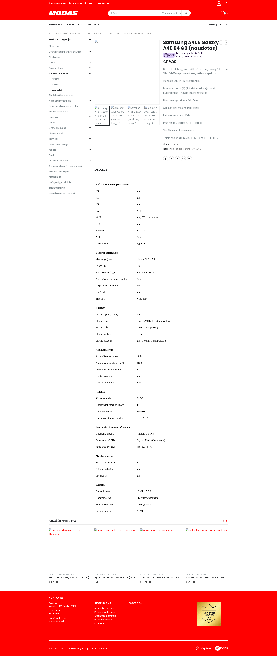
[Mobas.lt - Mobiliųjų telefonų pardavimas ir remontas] (64, 13)
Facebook (165, 158)
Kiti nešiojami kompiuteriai (62, 193)
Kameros (53, 116)
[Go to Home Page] (50, 33)
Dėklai (52, 122)
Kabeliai (52, 149)
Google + (183, 158)
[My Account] (219, 3)
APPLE (55, 84)
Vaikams (53, 62)
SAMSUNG (196, 148)
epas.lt (104, 648)
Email (189, 158)
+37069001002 (77, 3)
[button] (95, 72)
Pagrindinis (55, 24)
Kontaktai (93, 24)
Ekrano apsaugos (57, 127)
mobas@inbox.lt (59, 3)
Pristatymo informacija (105, 612)
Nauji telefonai (56, 67)
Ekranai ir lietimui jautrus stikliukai (65, 51)
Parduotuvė (73, 24)
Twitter (171, 158)
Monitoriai (54, 46)
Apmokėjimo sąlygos (104, 608)
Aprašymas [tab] (100, 170)
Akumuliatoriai (56, 133)
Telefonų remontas (217, 24)
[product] (70, 549)
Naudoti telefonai (183, 148)
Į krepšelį (86, 534)
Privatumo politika (103, 619)
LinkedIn (177, 158)
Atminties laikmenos (59, 160)
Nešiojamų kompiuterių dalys (63, 106)
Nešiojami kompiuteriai (60, 100)
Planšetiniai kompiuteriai (61, 95)
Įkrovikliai (53, 138)
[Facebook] (226, 3)
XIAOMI (55, 78)
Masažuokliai (55, 176)
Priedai (52, 155)
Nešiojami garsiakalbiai (60, 182)
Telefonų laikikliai (57, 187)
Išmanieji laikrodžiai (58, 111)
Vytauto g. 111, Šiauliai (98, 3)
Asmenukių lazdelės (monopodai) (65, 165)
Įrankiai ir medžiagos (59, 171)
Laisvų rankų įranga (58, 144)
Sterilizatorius (55, 57)
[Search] (186, 13)
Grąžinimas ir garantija (105, 615)
